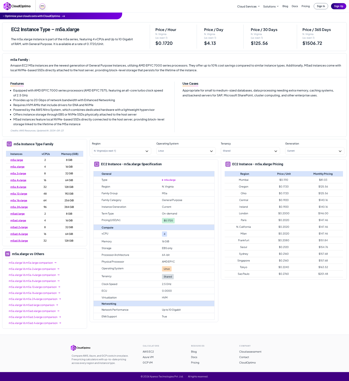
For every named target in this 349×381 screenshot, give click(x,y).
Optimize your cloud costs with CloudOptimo (32, 15)
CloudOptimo (247, 362)
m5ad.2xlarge (19, 227)
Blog (285, 6)
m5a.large (16, 159)
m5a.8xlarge (18, 186)
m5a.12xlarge (18, 193)
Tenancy (226, 143)
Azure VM (148, 357)
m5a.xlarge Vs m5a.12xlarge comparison (33, 286)
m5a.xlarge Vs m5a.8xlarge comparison (32, 280)
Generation (292, 143)
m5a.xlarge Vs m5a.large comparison (31, 262)
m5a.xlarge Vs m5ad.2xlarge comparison (33, 317)
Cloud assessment (250, 351)
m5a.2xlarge (18, 173)
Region (96, 143)
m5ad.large (17, 213)
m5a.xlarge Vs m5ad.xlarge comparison (32, 310)
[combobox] (158, 151)
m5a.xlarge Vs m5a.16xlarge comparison (33, 292)
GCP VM (148, 362)
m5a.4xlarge (18, 180)
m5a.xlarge (17, 166)
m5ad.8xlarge (19, 240)
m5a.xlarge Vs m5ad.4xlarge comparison (33, 323)
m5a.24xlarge (19, 206)
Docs (295, 6)
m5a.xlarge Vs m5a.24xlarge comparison (33, 298)
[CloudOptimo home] (17, 5)
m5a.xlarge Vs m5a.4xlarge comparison (32, 274)
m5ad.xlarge (18, 220)
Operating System (167, 143)
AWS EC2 (148, 351)
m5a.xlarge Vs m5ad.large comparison (32, 304)
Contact (244, 357)
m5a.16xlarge (18, 200)
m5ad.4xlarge (19, 233)
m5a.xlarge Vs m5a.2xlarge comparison (32, 268)
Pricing (306, 6)
